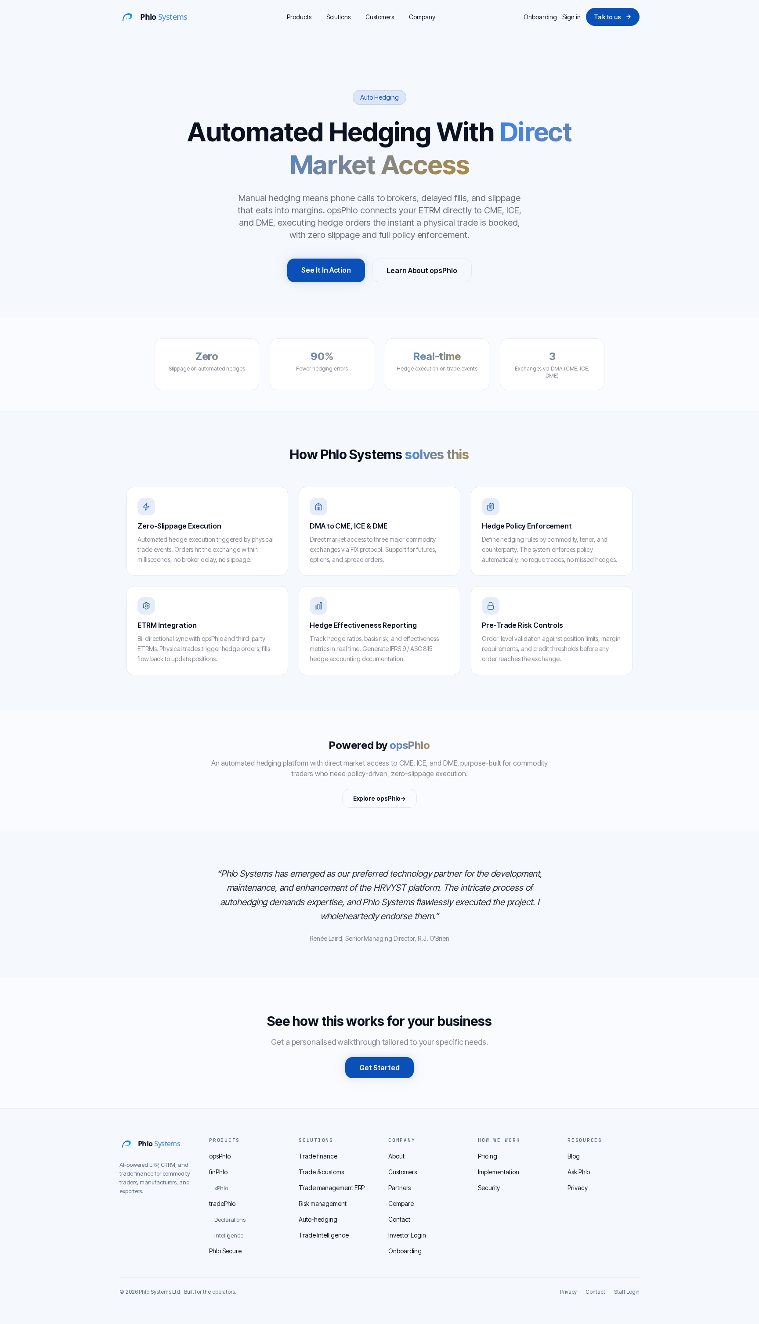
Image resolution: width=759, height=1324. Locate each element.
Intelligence (228, 1235)
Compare (400, 1203)
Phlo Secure (225, 1251)
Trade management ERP (332, 1187)
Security (489, 1187)
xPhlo (221, 1187)
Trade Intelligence (324, 1235)
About (396, 1156)
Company (422, 17)
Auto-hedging (318, 1219)
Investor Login (407, 1235)
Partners (399, 1187)
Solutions (338, 17)
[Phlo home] (159, 17)
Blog (573, 1156)
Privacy (577, 1187)
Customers (379, 17)
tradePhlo (222, 1203)
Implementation (498, 1172)
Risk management (323, 1203)
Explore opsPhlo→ (379, 798)
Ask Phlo (578, 1172)
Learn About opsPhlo (422, 270)
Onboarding (540, 17)
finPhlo (218, 1172)
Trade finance (318, 1156)
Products (299, 17)
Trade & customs (321, 1172)
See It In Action (326, 270)
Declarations (230, 1219)
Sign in (571, 17)
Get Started (379, 1067)
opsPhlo (219, 1156)
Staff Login (627, 1291)
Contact (399, 1219)
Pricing (487, 1156)
